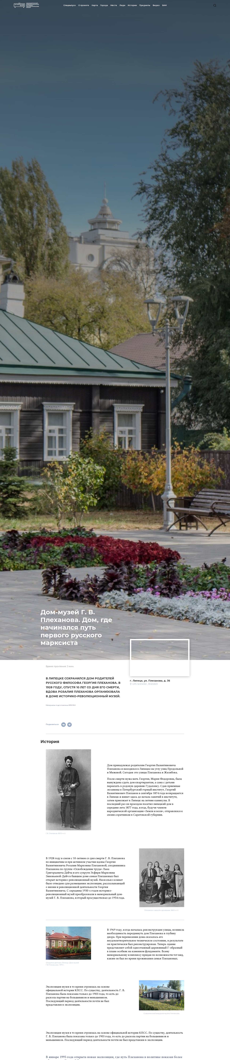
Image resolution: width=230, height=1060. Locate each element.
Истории (132, 5)
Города (104, 5)
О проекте (83, 5)
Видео (156, 5)
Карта (95, 5)
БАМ (164, 5)
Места (113, 5)
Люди (122, 5)
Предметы (144, 5)
